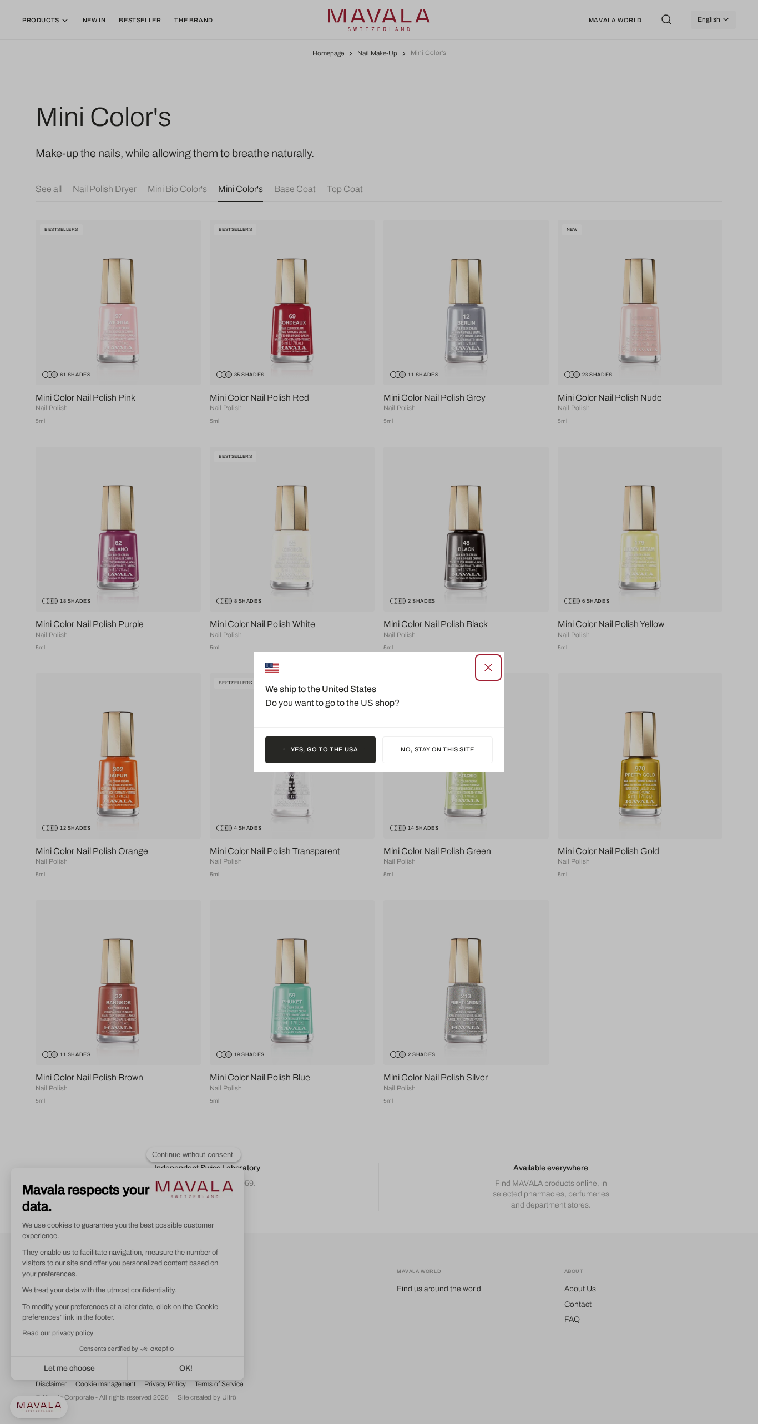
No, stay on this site (437, 749)
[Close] (488, 668)
